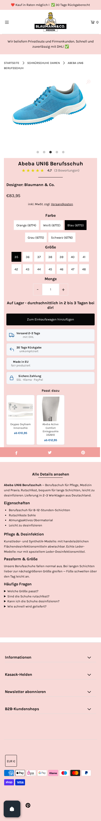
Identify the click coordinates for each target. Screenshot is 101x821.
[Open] (12, 809)
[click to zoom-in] (88, 82)
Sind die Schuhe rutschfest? (28, 596)
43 (27, 269)
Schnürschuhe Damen (43, 63)
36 (27, 257)
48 (84, 269)
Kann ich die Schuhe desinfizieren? (33, 601)
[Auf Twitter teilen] (49, 452)
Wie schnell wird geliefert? (26, 606)
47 (72, 269)
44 (39, 269)
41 (84, 257)
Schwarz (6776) (62, 237)
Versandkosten (62, 204)
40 (73, 257)
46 (61, 269)
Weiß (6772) (52, 225)
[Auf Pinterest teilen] (83, 452)
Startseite (11, 63)
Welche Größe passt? (22, 591)
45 (50, 269)
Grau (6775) (36, 237)
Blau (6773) (75, 225)
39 (61, 257)
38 (50, 257)
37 (39, 257)
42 (16, 269)
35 (16, 257)
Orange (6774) (26, 225)
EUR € (11, 761)
